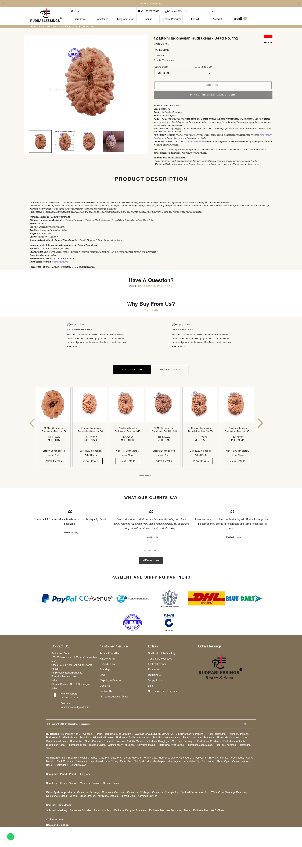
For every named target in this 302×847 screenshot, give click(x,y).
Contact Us (106, 691)
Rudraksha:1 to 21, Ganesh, (77, 733)
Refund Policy (107, 664)
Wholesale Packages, (183, 741)
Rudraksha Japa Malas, (199, 744)
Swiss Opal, (223, 761)
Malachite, (125, 761)
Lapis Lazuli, (96, 761)
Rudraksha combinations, (166, 737)
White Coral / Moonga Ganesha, (229, 792)
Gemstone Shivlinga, (138, 792)
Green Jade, (237, 757)
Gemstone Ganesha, (113, 792)
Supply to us (155, 680)
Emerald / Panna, (218, 757)
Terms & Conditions (110, 653)
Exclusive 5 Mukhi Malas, (129, 741)
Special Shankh (111, 783)
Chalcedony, (61, 765)
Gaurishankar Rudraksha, (190, 733)
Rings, (187, 810)
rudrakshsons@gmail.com (74, 707)
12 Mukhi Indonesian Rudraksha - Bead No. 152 (67, 26)
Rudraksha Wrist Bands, (171, 744)
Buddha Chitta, (97, 744)
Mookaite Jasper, (156, 761)
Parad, (73, 774)
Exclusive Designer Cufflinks (208, 810)
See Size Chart (204, 66)
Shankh (148, 19)
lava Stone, (112, 761)
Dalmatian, (82, 761)
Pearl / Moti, (150, 757)
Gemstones (101, 19)
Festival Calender (157, 664)
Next (298, 3)
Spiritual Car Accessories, (195, 792)
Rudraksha (79, 19)
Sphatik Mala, (128, 796)
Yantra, (74, 796)
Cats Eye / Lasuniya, (110, 757)
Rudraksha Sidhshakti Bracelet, (97, 737)
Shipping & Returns (110, 680)
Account (217, 19)
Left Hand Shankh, (67, 783)
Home (33, 26)
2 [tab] (144, 475)
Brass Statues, (88, 796)
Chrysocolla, (200, 757)
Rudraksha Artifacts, (234, 741)
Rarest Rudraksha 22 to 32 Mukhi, (114, 733)
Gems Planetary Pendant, (99, 741)
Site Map (105, 669)
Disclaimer (105, 685)
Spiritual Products (171, 19)
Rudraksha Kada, (55, 744)
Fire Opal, (139, 761)
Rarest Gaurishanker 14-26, (232, 737)
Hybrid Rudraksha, (238, 733)
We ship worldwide (151, 3)
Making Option (183, 66)
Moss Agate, (174, 761)
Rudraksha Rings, (77, 744)
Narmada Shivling (147, 796)
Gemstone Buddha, (57, 796)
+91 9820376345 (150, 11)
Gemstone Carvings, (88, 792)
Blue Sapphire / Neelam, (75, 757)
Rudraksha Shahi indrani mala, (133, 737)
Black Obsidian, (65, 761)
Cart (240, 19)
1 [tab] (139, 475)
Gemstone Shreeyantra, (165, 792)
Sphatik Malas (78, 765)
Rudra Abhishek (60, 261)
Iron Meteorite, (192, 761)
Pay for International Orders (213, 95)
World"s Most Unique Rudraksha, (64, 741)
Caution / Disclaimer (195, 141)
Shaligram (84, 774)
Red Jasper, (208, 761)
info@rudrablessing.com (154, 286)
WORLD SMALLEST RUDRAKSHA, (154, 733)
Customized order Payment (163, 691)
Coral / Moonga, (133, 757)
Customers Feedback (160, 658)
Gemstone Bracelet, (81, 810)
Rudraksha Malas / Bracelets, (199, 737)
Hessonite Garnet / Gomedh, (175, 757)
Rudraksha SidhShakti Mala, (61, 737)
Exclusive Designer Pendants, (165, 810)
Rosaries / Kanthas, (225, 744)
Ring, (94, 757)
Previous (3, 3)
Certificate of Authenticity (161, 653)
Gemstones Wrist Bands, (121, 744)
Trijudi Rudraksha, (216, 733)
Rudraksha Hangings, (157, 741)
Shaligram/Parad (125, 19)
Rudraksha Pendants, (209, 741)
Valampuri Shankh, (90, 783)
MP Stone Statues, (108, 796)
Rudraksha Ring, (103, 810)
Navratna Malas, (146, 744)
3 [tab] (149, 475)
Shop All (194, 19)
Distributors (154, 674)
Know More (151, 309)
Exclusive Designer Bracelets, (130, 810)
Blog (102, 674)
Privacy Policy (107, 658)
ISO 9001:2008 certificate (114, 696)
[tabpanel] (54, 430)
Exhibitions (154, 669)
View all (149, 560)
